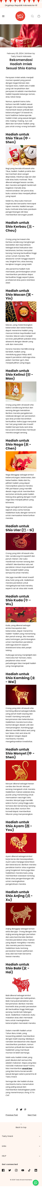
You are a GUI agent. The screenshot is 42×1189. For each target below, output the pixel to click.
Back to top (21, 1127)
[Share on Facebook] (16, 1109)
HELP (4, 1156)
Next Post (32, 1115)
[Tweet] (21, 1109)
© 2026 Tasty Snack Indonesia (21, 1180)
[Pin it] (25, 1109)
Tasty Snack (7, 1136)
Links (4, 1146)
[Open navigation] (3, 16)
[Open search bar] (32, 16)
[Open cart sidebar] (39, 16)
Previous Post (12, 1115)
